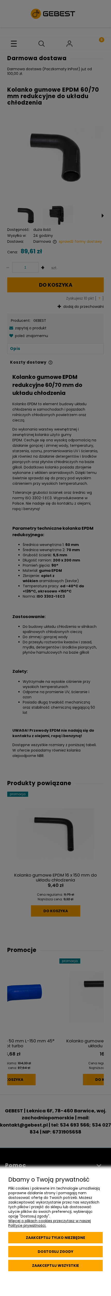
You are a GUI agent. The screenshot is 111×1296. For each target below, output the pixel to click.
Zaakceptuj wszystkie (55, 1265)
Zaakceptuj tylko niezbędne (55, 1237)
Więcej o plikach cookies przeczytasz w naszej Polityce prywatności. (49, 1223)
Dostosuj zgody (55, 1251)
